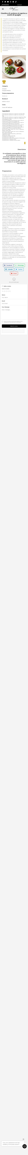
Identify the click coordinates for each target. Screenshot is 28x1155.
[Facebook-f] (3, 2)
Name (3, 295)
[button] (3, 9)
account (19, 4)
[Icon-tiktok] (16, 2)
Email (3, 301)
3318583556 (6, 4)
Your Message (5, 307)
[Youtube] (8, 2)
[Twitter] (5, 2)
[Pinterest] (13, 2)
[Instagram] (11, 2)
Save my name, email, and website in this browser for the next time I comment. (13, 322)
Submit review (14, 326)
